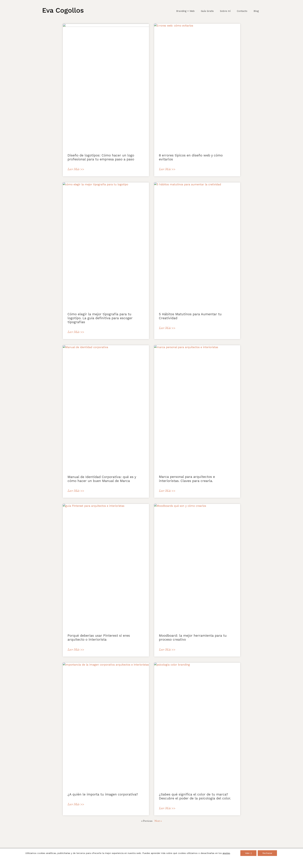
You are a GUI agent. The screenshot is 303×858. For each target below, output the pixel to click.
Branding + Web (185, 11)
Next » (158, 820)
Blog (256, 11)
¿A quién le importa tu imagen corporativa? (103, 794)
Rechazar (267, 853)
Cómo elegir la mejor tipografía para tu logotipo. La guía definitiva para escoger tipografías (100, 318)
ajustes (226, 853)
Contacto (242, 11)
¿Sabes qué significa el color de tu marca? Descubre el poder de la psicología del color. (195, 796)
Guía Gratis (207, 11)
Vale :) (248, 853)
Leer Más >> (76, 169)
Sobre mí (225, 11)
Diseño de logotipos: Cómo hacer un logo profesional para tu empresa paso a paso (101, 157)
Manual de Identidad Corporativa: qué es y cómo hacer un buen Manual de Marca (102, 479)
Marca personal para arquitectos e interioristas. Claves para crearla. (187, 479)
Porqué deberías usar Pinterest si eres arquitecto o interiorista (99, 637)
